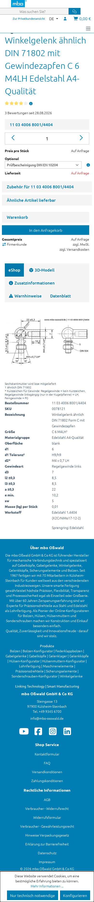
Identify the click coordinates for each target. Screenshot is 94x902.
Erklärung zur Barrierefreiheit (47, 844)
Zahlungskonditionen (47, 780)
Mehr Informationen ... (47, 886)
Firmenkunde (16, 244)
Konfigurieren (75, 895)
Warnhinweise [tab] (27, 296)
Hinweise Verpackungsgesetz (47, 835)
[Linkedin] (67, 731)
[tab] (41, 270)
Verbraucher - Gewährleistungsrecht (47, 826)
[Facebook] (38, 731)
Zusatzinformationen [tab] (34, 283)
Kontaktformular (47, 754)
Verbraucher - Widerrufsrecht (47, 808)
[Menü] (88, 28)
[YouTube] (24, 731)
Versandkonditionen (47, 771)
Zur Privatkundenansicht (29, 18)
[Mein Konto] (65, 18)
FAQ (47, 762)
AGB (47, 799)
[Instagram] (52, 731)
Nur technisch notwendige (32, 895)
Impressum (47, 861)
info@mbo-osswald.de (47, 718)
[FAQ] (31, 103)
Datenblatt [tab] (60, 296)
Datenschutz (47, 852)
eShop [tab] (14, 270)
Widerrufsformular (47, 817)
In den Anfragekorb (45, 230)
